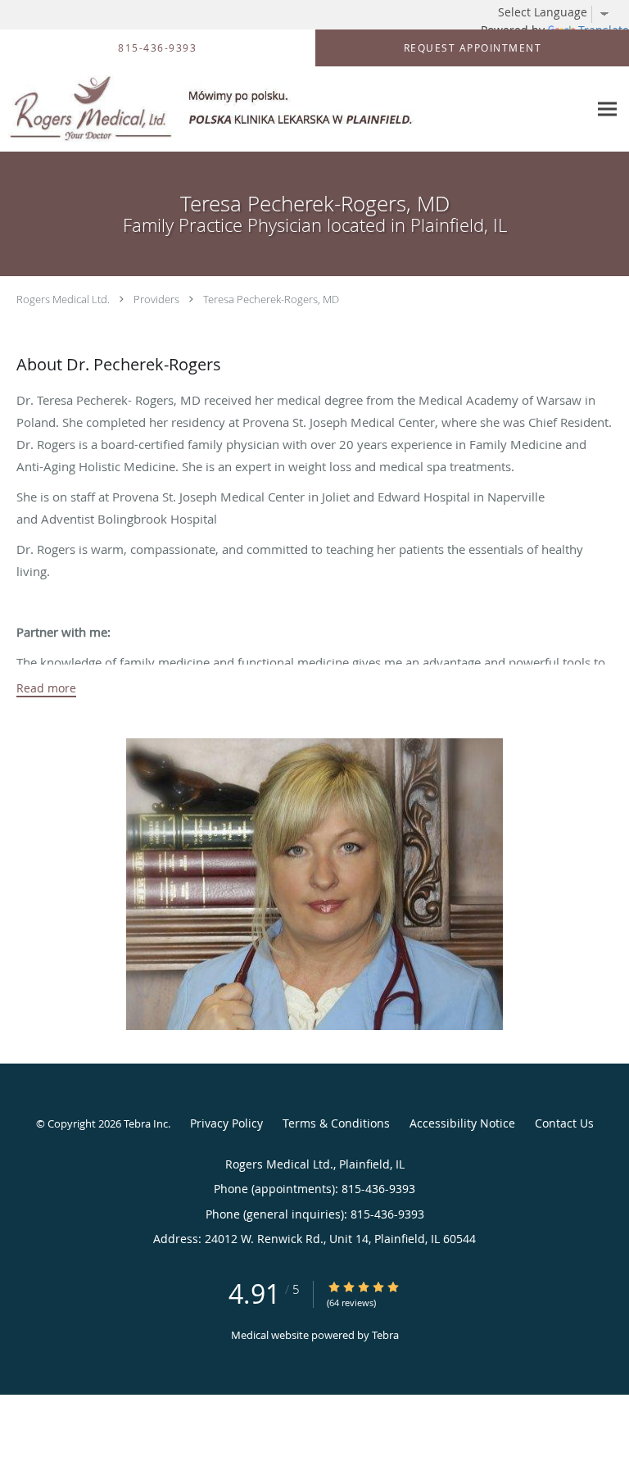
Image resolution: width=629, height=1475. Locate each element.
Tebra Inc (146, 1123)
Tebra (385, 1335)
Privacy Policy (226, 1123)
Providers (156, 299)
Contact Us (564, 1123)
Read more (46, 688)
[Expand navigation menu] (607, 109)
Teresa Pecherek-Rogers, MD (271, 299)
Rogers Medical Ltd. (63, 299)
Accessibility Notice (462, 1123)
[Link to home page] (294, 109)
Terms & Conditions (336, 1123)
